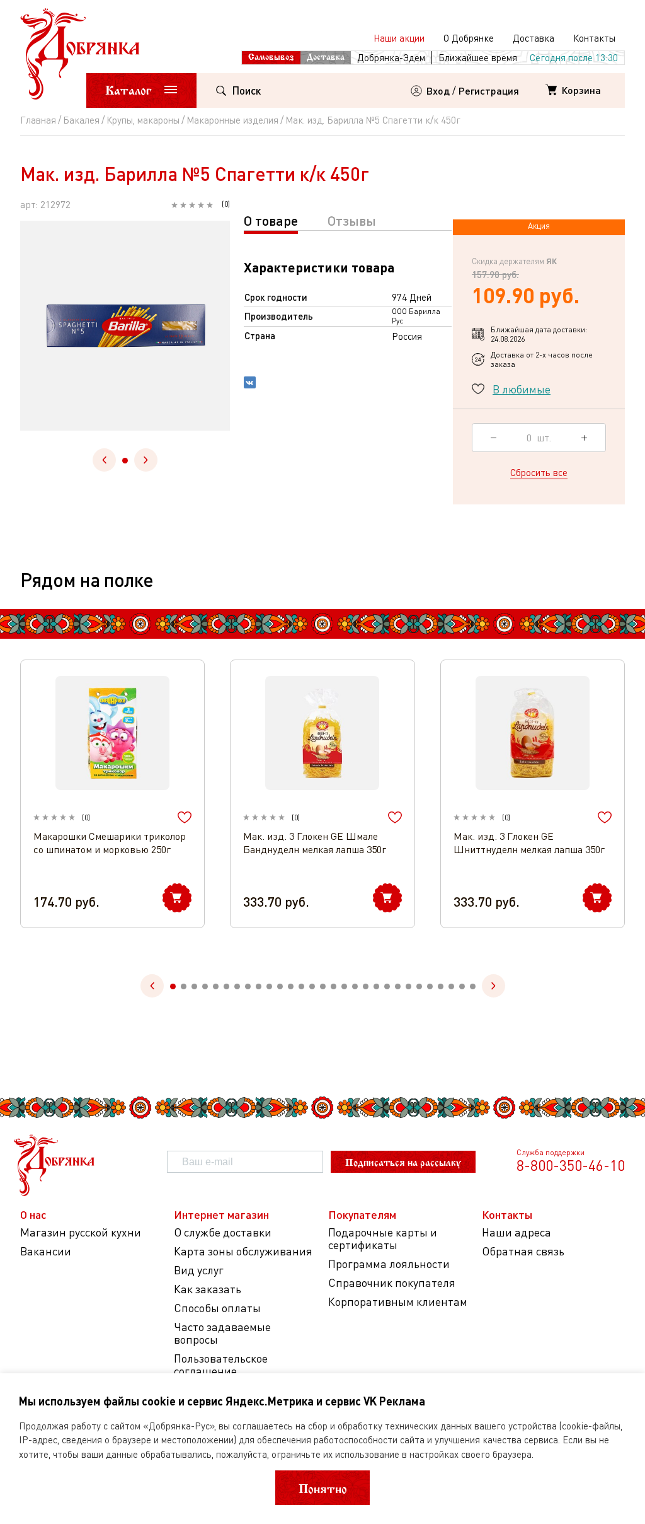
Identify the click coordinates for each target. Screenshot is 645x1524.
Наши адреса (516, 1232)
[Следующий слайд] (145, 460)
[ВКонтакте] (250, 384)
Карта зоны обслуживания (243, 1251)
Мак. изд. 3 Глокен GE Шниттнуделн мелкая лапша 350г (529, 843)
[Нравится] (184, 817)
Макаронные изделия (232, 119)
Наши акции (399, 38)
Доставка (533, 38)
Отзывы (352, 220)
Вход (438, 90)
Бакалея (81, 119)
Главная (38, 119)
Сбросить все (539, 472)
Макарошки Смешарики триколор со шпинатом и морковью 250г (109, 843)
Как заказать (207, 1289)
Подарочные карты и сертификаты (382, 1239)
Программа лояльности (389, 1264)
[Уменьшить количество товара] (493, 437)
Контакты (594, 38)
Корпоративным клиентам (397, 1301)
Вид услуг (199, 1270)
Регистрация (489, 90)
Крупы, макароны (143, 119)
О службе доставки (222, 1232)
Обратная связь (523, 1251)
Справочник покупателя (391, 1282)
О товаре (271, 220)
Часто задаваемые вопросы (222, 1333)
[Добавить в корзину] (177, 897)
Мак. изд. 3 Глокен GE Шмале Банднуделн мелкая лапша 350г (314, 843)
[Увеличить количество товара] (584, 437)
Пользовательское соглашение (221, 1365)
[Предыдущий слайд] (104, 460)
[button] (125, 460)
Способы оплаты (217, 1308)
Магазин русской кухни (80, 1232)
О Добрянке (468, 38)
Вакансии (45, 1251)
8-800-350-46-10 (571, 1165)
